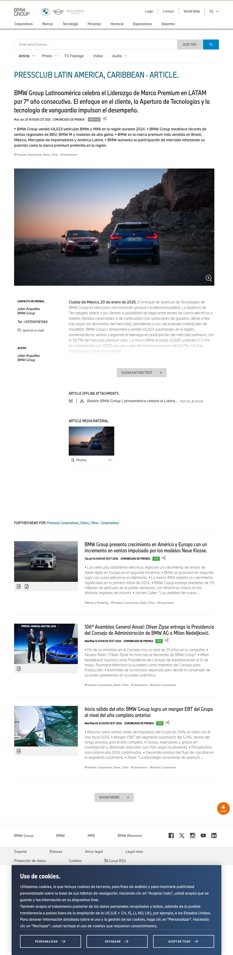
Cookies (75, 860)
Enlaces (56, 851)
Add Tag (190, 44)
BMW (60, 835)
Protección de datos (30, 860)
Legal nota (134, 851)
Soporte (20, 851)
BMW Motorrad (130, 835)
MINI (91, 835)
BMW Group (23, 835)
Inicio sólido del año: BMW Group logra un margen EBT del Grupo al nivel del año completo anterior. (149, 711)
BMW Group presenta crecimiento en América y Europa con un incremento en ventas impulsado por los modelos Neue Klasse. (146, 547)
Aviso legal (94, 851)
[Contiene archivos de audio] (27, 586)
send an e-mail (33, 330)
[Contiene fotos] (18, 586)
